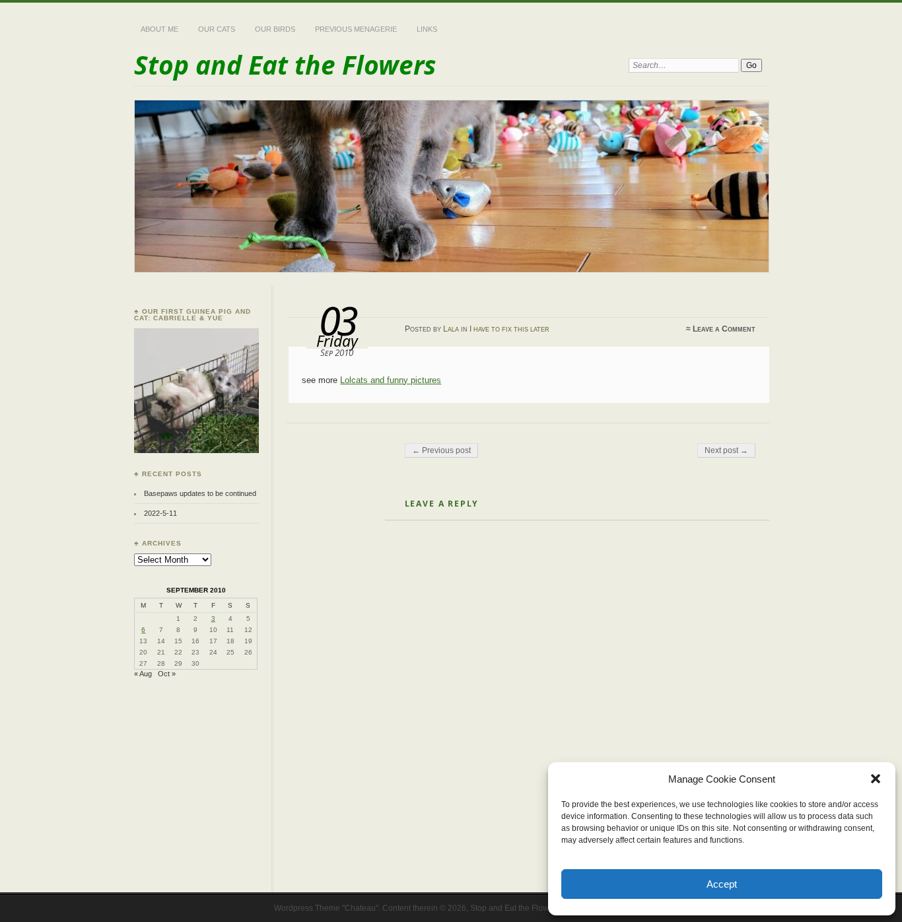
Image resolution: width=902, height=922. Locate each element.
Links (427, 29)
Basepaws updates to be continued (200, 493)
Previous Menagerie (356, 29)
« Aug (143, 674)
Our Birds (275, 29)
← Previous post (441, 450)
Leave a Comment (724, 329)
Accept (722, 884)
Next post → (726, 450)
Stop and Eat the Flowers (285, 64)
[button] (875, 778)
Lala (451, 329)
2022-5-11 (160, 513)
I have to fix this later (509, 329)
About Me (159, 29)
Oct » (167, 674)
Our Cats (216, 29)
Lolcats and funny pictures (390, 380)
